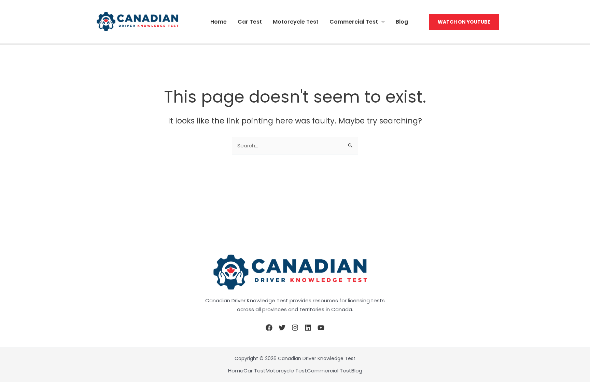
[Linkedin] (308, 327)
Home (218, 22)
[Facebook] (269, 327)
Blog (402, 22)
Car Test (250, 22)
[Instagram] (295, 327)
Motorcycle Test (296, 22)
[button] (381, 21)
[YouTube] (321, 327)
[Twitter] (282, 327)
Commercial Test (353, 22)
